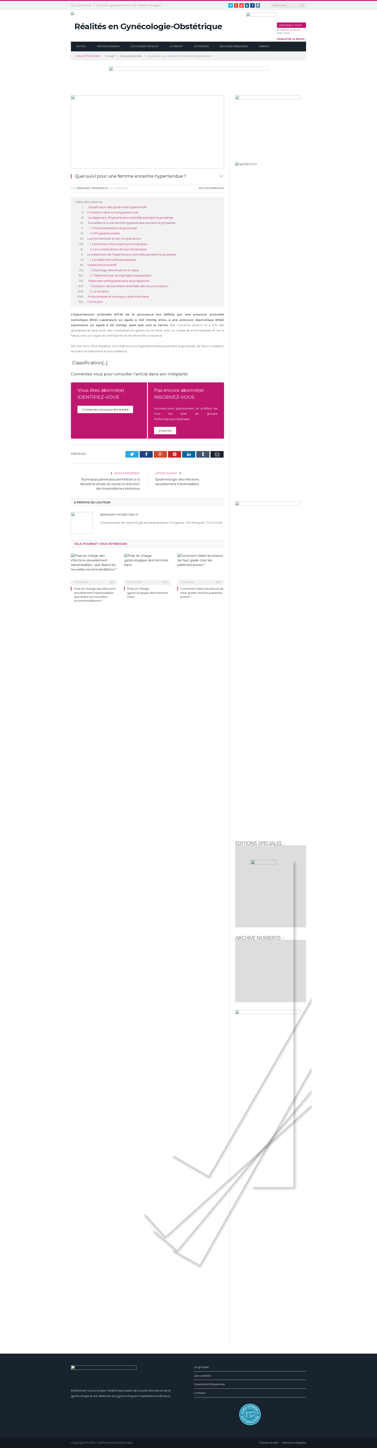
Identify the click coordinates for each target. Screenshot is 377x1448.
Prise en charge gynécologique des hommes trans (147, 592)
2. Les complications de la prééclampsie (118, 249)
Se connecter (81, 5)
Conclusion (95, 301)
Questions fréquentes (233, 46)
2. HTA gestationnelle (105, 233)
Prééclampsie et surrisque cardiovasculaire (118, 296)
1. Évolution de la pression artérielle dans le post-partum (129, 286)
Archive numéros (108, 46)
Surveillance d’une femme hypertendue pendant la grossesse (131, 223)
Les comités (201, 46)
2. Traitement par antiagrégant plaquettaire (120, 275)
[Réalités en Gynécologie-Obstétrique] (146, 25)
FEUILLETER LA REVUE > (291, 39)
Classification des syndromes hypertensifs (117, 207)
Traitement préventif (101, 265)
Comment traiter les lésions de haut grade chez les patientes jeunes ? (201, 592)
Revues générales (211, 188)
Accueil (81, 46)
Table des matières (88, 202)
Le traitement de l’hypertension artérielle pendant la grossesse (131, 254)
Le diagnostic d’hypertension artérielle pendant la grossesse (130, 217)
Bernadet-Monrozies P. (93, 188)
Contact (264, 46)
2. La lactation (99, 291)
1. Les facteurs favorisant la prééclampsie (118, 244)
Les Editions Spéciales (144, 46)
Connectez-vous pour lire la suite (105, 409)
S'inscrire (165, 430)
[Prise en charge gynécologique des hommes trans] (147, 569)
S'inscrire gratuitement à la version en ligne (128, 5)
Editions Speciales (258, 843)
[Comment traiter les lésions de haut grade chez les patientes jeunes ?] (200, 569)
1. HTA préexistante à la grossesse (113, 228)
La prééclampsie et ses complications (114, 238)
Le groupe (176, 46)
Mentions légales (294, 1442)
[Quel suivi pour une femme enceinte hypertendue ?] (147, 132)
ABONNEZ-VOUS (290, 25)
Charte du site (269, 1442)
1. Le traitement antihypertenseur (113, 259)
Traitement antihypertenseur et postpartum (118, 281)
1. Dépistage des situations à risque (114, 270)
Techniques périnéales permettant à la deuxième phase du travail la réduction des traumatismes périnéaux (110, 484)
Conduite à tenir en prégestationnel (112, 212)
